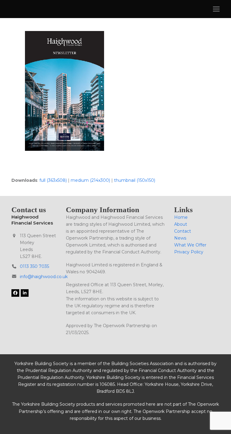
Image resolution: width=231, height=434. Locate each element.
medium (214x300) (90, 180)
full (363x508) (53, 180)
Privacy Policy (188, 252)
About (180, 224)
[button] (216, 9)
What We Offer (190, 245)
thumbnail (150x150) (134, 180)
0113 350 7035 (34, 266)
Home (181, 217)
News (180, 238)
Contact (182, 231)
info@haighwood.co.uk (44, 276)
